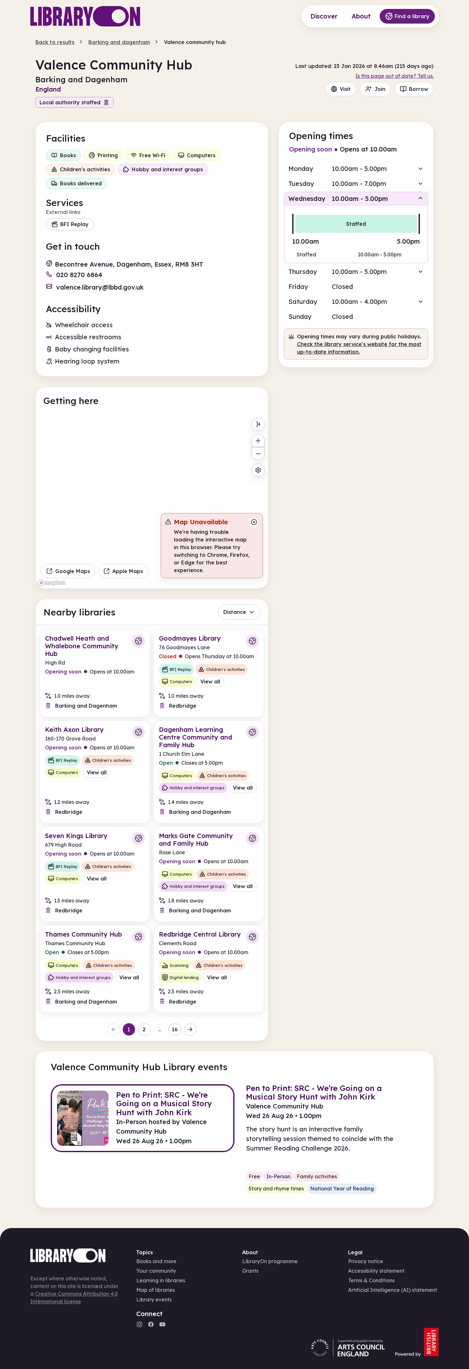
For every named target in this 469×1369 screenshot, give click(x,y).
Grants (250, 1271)
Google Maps (72, 571)
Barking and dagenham (119, 42)
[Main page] (85, 16)
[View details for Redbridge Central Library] (209, 968)
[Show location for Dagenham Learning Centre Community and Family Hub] (252, 732)
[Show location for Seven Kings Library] (138, 838)
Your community (156, 1271)
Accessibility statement (376, 1271)
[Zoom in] (257, 440)
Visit (345, 89)
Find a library (412, 16)
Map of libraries (155, 1290)
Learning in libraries (160, 1280)
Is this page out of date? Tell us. (394, 76)
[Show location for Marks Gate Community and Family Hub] (252, 838)
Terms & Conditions (371, 1280)
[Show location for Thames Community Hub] (138, 937)
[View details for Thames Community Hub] (95, 968)
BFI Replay (74, 224)
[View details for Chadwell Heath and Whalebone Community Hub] (95, 673)
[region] (152, 502)
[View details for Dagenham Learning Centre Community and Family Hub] (209, 772)
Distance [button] (234, 612)
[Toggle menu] (257, 424)
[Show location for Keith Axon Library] (138, 732)
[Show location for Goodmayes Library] (252, 641)
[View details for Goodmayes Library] (209, 673)
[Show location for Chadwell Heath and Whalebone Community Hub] (138, 641)
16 (175, 1029)
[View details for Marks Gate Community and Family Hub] (209, 874)
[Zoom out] (257, 453)
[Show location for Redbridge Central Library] (252, 937)
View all (210, 681)
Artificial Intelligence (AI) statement (392, 1290)
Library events (154, 1299)
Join (379, 89)
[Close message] (254, 522)
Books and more (156, 1261)
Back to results (54, 42)
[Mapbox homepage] (52, 582)
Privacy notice (365, 1261)
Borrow (418, 89)
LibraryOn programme (270, 1261)
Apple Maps (127, 571)
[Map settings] (257, 469)
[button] (356, 168)
